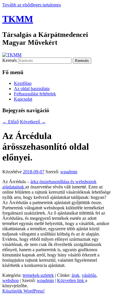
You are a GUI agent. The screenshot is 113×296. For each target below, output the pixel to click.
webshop (10, 280)
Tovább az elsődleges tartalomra (31, 4)
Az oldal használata (32, 88)
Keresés (9, 60)
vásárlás (89, 275)
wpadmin (68, 171)
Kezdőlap (23, 83)
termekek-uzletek (38, 275)
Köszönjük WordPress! (23, 290)
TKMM (17, 19)
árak (75, 275)
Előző (10, 121)
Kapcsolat (23, 99)
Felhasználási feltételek (35, 93)
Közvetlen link (71, 280)
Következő (33, 121)
